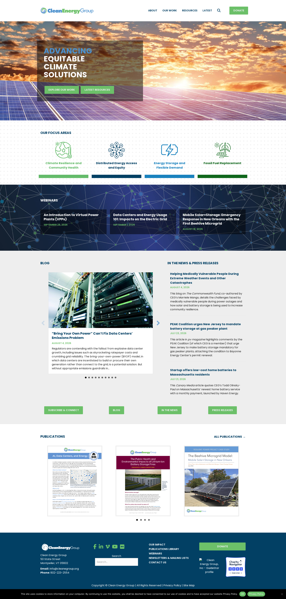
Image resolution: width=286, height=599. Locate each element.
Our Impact (157, 544)
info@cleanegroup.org (64, 569)
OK (242, 594)
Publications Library (164, 549)
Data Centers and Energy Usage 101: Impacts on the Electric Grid (140, 217)
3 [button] (92, 377)
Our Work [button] (169, 10)
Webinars (155, 553)
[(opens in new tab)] (236, 567)
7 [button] (105, 377)
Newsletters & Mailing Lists (169, 558)
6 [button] (102, 377)
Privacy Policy (172, 585)
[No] (282, 594)
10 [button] (115, 377)
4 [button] (95, 377)
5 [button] (99, 377)
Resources (189, 10)
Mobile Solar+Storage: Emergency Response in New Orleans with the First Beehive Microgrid (212, 219)
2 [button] (89, 377)
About (152, 10)
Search (116, 556)
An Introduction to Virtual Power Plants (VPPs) (71, 217)
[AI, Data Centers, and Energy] (74, 481)
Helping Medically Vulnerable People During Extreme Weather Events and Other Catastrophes (204, 278)
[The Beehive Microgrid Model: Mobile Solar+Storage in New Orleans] (211, 481)
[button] (219, 10)
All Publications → (230, 437)
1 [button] (86, 377)
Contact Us (157, 562)
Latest (207, 10)
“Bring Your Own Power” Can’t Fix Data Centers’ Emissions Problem (92, 335)
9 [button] (112, 377)
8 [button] (109, 377)
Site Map (189, 585)
